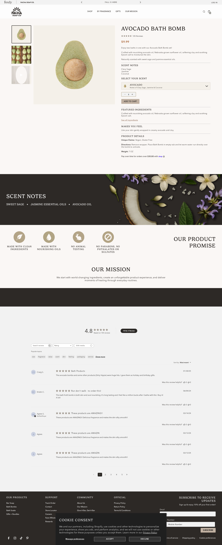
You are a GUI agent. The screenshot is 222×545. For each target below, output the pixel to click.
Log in (214, 2)
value (50, 357)
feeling (71, 357)
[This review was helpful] (184, 382)
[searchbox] (39, 345)
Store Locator (51, 511)
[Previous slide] (80, 2)
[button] (204, 11)
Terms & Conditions (122, 511)
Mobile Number (167, 520)
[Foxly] (8, 2)
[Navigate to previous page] (94, 474)
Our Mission (82, 507)
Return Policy (119, 507)
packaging (81, 357)
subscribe (208, 530)
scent (57, 357)
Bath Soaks (11, 511)
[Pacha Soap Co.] (27, 2)
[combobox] (63, 346)
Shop (89, 11)
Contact (48, 507)
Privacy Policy (150, 532)
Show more (100, 357)
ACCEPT (110, 539)
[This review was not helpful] (188, 382)
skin (64, 357)
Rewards (49, 522)
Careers (48, 514)
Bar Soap (10, 503)
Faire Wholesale (52, 518)
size (33, 357)
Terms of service (171, 538)
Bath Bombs (11, 507)
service (90, 357)
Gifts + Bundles (12, 514)
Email (162, 509)
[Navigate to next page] (127, 474)
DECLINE (145, 539)
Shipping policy (188, 538)
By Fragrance (104, 11)
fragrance (41, 357)
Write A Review (129, 331)
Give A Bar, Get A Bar (86, 511)
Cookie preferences (207, 538)
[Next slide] (141, 2)
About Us (81, 503)
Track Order (50, 503)
